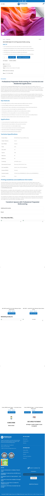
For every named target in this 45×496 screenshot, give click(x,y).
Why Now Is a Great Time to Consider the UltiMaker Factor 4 (10, 483)
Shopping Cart (25, 440)
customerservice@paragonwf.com (10, 448)
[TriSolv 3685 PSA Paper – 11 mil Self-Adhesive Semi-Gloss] (33, 362)
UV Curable (17, 67)
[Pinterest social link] (22, 1)
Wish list (24, 443)
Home (4, 39)
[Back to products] (40, 39)
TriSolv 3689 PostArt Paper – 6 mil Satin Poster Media (11, 408)
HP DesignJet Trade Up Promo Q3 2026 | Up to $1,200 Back (11, 474)
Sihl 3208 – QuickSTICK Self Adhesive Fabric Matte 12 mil (33, 309)
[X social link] (21, 1)
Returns (24, 454)
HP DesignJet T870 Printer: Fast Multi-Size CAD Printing (10, 486)
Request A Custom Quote (23, 57)
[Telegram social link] (26, 1)
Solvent (13, 67)
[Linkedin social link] (24, 1)
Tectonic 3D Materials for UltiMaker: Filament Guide (10, 471)
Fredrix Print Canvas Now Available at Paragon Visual (11, 480)
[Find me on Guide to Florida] (11, 455)
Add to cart (12, 57)
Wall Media (8, 39)
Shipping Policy (26, 452)
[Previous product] (38, 39)
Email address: (33, 471)
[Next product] (41, 39)
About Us (25, 458)
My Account (25, 439)
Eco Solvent (7, 67)
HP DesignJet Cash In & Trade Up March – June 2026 (11, 477)
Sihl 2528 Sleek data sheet (7, 187)
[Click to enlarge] (3, 33)
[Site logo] (22, 3)
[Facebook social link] (19, 1)
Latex (11, 67)
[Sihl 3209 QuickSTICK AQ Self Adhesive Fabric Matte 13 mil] (11, 263)
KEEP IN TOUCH (33, 484)
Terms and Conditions (27, 456)
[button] (27, 412)
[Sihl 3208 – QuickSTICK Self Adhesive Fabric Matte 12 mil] (33, 263)
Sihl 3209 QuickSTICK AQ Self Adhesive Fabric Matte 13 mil (11, 309)
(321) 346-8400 (7, 446)
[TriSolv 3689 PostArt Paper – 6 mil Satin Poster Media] (11, 362)
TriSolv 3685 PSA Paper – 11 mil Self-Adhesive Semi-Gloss (33, 408)
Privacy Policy (25, 450)
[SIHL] (8, 70)
